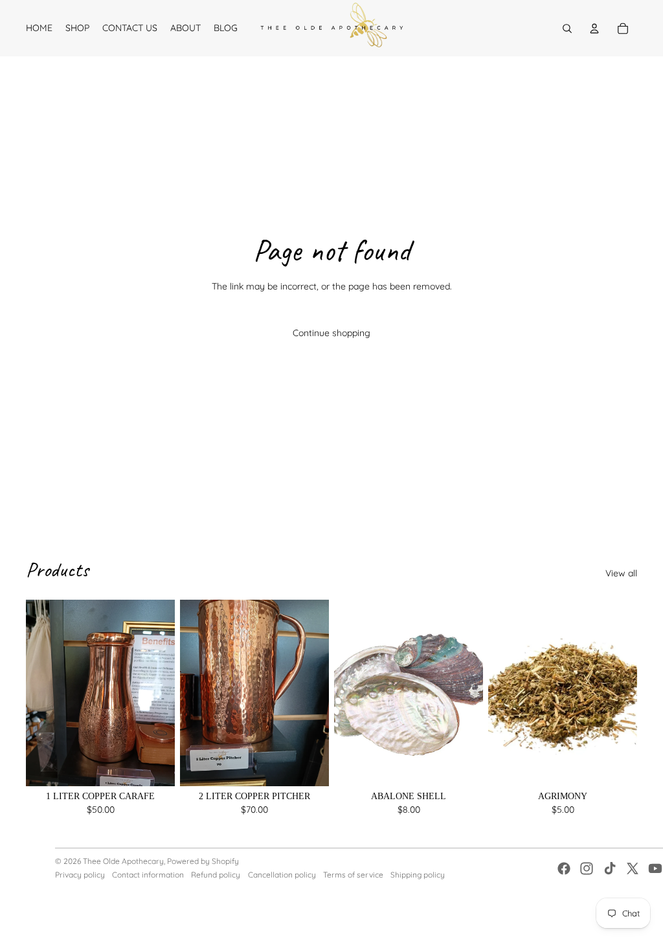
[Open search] (567, 28)
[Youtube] (655, 868)
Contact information (148, 874)
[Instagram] (586, 868)
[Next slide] (627, 693)
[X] (632, 868)
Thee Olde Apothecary (123, 861)
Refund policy (215, 874)
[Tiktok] (610, 868)
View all (621, 573)
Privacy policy (80, 874)
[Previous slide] (498, 693)
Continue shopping (331, 333)
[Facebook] (564, 868)
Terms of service (353, 874)
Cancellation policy (282, 874)
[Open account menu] (594, 28)
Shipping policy (417, 874)
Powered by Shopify (203, 861)
